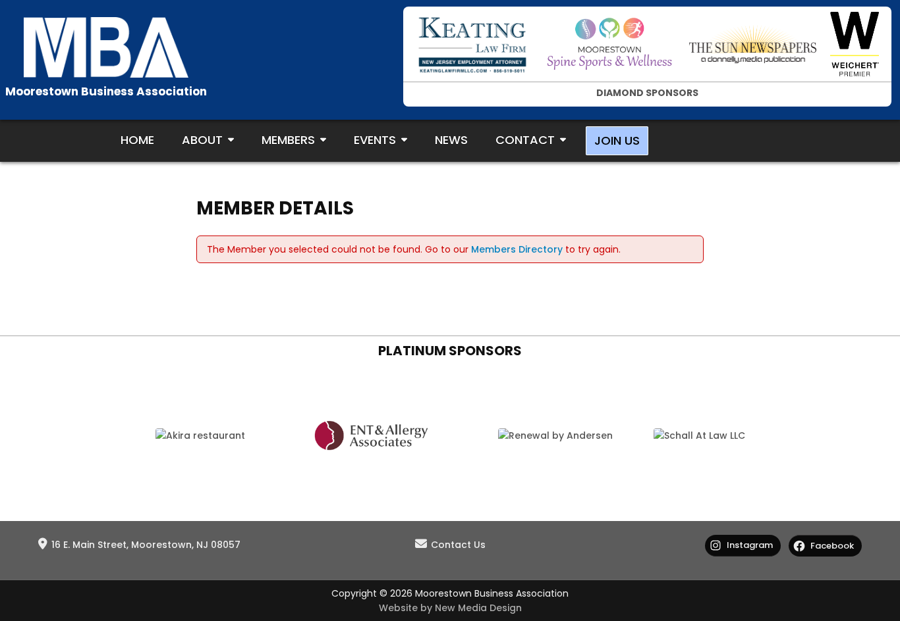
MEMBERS (288, 140)
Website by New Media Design (450, 607)
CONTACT (525, 140)
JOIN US (617, 140)
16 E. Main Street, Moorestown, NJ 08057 (145, 544)
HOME (137, 140)
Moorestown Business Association (106, 91)
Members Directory (517, 249)
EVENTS (375, 140)
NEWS (451, 140)
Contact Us (458, 544)
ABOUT (202, 140)
